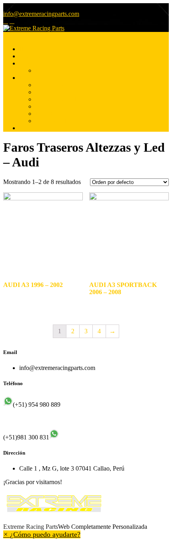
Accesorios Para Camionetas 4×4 (77, 120)
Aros (41, 106)
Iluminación (50, 84)
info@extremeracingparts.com (41, 13)
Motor (43, 92)
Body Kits (48, 113)
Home (27, 48)
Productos (31, 77)
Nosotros (30, 56)
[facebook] (5, 21)
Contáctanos (34, 128)
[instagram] (12, 21)
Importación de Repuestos (68, 99)
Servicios (30, 63)
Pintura (44, 70)
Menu (10, 35)
